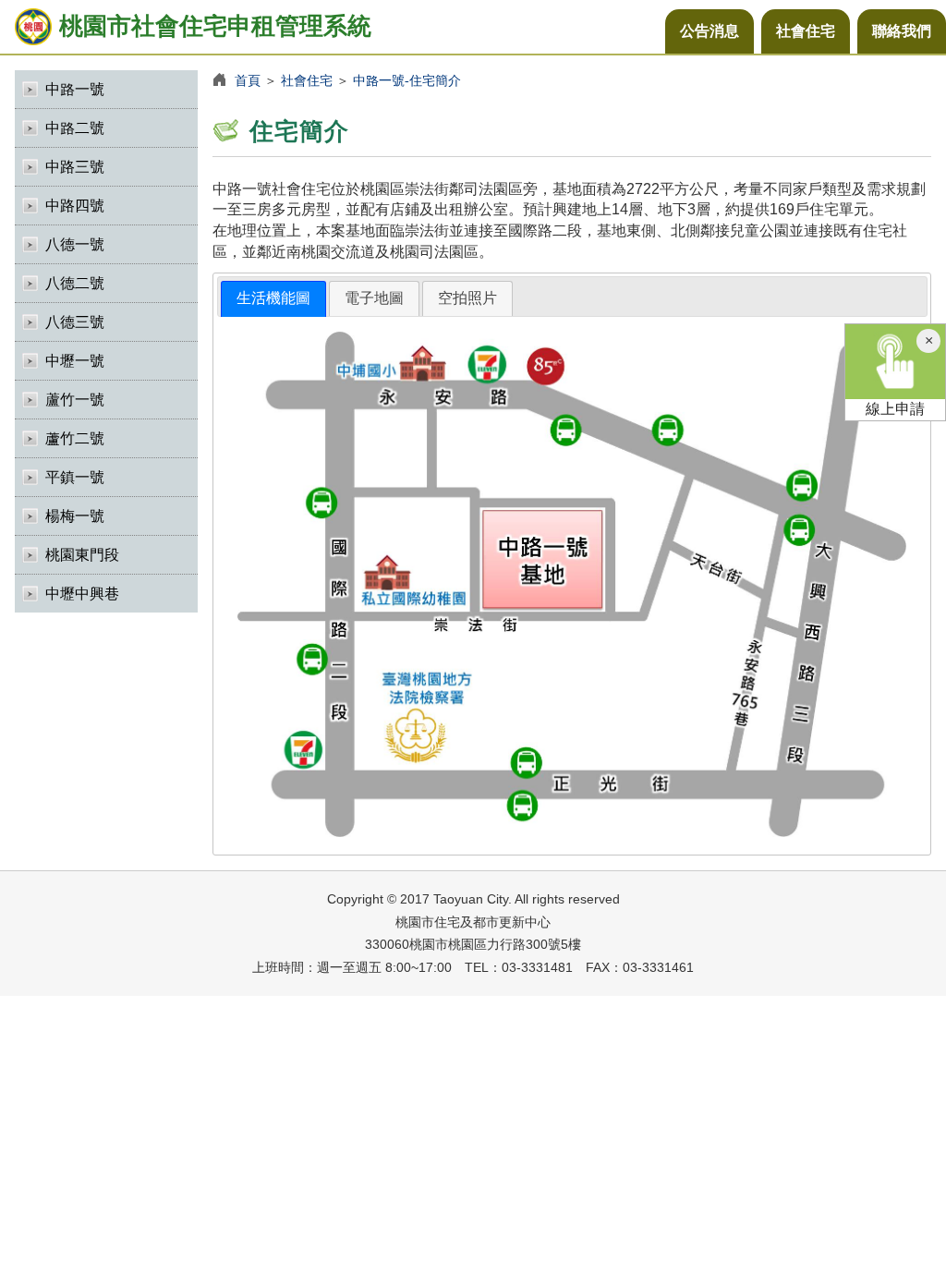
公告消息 (709, 31)
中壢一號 (74, 361)
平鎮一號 (74, 477)
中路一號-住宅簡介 (407, 80)
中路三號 (74, 167)
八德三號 (74, 322)
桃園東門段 (82, 555)
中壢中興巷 (82, 593)
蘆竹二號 (74, 438)
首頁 (248, 80)
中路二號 (74, 128)
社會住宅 (805, 31)
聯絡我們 (901, 31)
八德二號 (74, 283)
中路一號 (74, 89)
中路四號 (74, 205)
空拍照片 (467, 298)
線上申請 (895, 409)
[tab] (273, 299)
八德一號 (74, 244)
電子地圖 (374, 298)
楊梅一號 (74, 516)
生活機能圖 (273, 298)
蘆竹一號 (74, 399)
